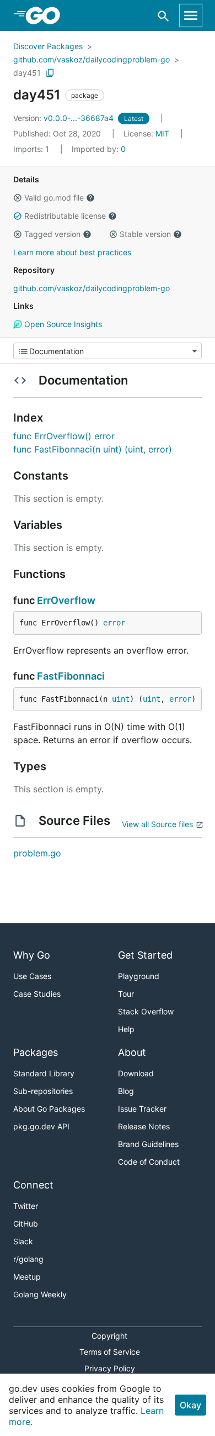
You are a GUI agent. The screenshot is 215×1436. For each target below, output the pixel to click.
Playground (138, 976)
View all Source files (157, 824)
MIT (162, 133)
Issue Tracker (142, 1108)
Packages (35, 1052)
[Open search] (163, 16)
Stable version (145, 234)
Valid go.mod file (54, 197)
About (132, 1052)
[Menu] (107, 351)
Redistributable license (65, 215)
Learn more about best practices (72, 252)
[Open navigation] (191, 15)
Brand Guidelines (148, 1144)
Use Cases (32, 976)
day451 (27, 72)
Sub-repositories (43, 1091)
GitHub (25, 1223)
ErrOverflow (66, 600)
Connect (33, 1185)
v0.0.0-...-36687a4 (64, 118)
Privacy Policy (109, 1368)
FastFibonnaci (71, 676)
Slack (23, 1241)
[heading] (46, 15)
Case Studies (37, 993)
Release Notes (144, 1126)
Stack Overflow (146, 1011)
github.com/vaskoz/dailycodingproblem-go (91, 59)
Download (136, 1073)
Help (126, 1029)
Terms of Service (109, 1351)
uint (121, 699)
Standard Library (43, 1073)
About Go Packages (49, 1108)
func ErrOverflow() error (64, 435)
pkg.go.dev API (41, 1126)
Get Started (145, 955)
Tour (126, 993)
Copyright (109, 1335)
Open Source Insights (62, 324)
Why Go (31, 955)
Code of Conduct (149, 1161)
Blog (126, 1091)
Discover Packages (48, 46)
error (114, 622)
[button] (17, 197)
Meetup (27, 1276)
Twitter (25, 1206)
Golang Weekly (40, 1294)
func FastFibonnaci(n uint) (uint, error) (92, 449)
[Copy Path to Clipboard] (50, 73)
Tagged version (52, 234)
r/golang (28, 1259)
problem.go (37, 853)
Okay (190, 1405)
